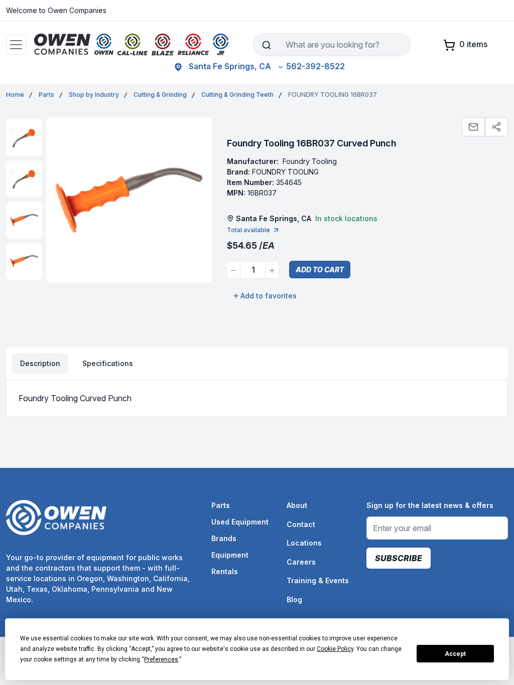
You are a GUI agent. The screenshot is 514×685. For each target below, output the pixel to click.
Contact (301, 524)
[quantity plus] (272, 270)
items (473, 44)
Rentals (224, 571)
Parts (220, 505)
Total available (248, 230)
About (297, 505)
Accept (455, 653)
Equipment (229, 555)
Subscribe (398, 558)
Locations (304, 543)
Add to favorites (268, 295)
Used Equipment (240, 522)
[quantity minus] (233, 270)
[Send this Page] (473, 126)
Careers (301, 562)
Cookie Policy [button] (335, 648)
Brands (223, 538)
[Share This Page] (496, 126)
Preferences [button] (161, 659)
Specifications (107, 363)
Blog (294, 599)
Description (40, 363)
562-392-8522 (315, 66)
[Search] (266, 44)
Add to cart (320, 269)
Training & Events (318, 580)
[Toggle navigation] (16, 45)
